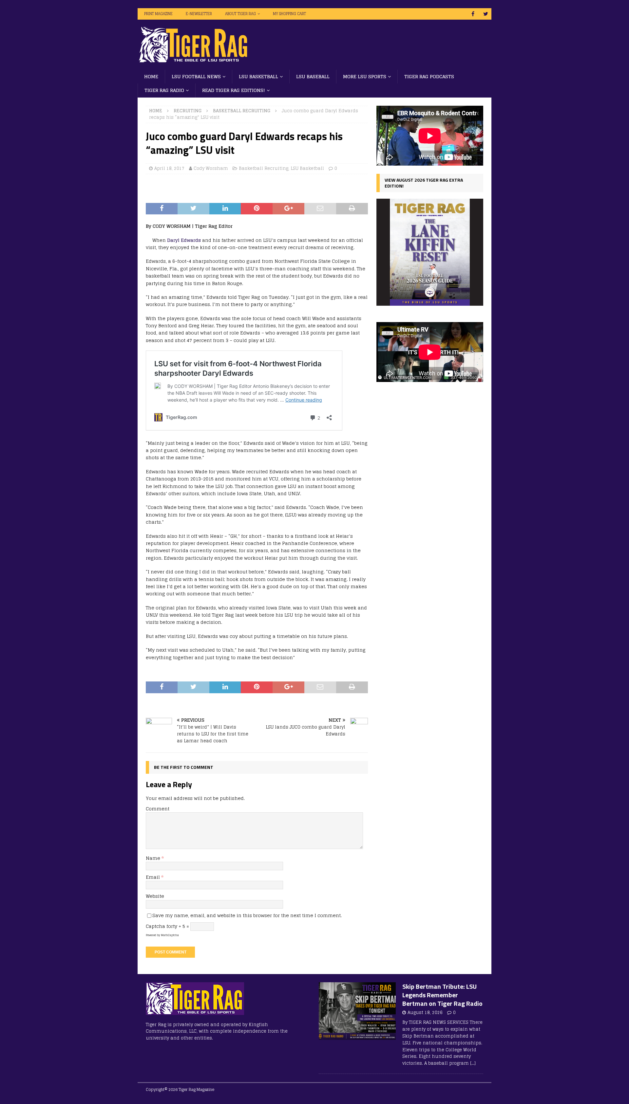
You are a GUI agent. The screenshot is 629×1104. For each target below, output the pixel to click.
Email (153, 877)
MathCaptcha (170, 935)
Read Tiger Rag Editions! (233, 90)
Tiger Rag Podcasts (429, 76)
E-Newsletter (199, 13)
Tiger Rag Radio (164, 90)
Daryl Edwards (184, 240)
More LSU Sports (364, 76)
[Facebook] (473, 14)
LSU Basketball (258, 76)
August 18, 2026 (425, 1012)
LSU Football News (196, 76)
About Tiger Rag (240, 13)
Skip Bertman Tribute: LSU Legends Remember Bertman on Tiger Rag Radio (442, 994)
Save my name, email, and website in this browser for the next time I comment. (247, 915)
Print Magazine (158, 13)
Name (154, 858)
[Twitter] (485, 14)
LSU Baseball (313, 76)
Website (155, 896)
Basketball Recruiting (263, 168)
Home (151, 76)
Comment (157, 809)
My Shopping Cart (289, 13)
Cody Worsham (211, 168)
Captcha (155, 926)
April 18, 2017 (169, 168)
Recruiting (187, 111)
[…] (473, 1063)
